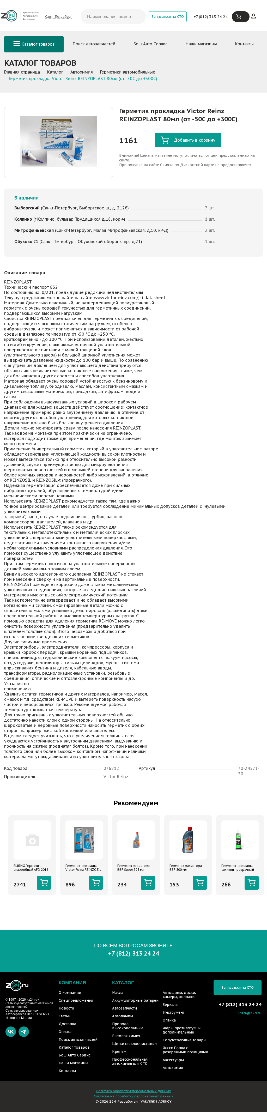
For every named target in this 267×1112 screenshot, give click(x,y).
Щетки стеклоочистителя (134, 1043)
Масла (117, 992)
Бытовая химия (126, 1036)
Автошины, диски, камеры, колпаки (179, 994)
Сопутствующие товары (184, 1040)
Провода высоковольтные (127, 1026)
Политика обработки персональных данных (133, 1091)
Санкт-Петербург (58, 17)
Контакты (244, 43)
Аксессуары (173, 1059)
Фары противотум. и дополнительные (182, 1030)
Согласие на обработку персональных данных (133, 1096)
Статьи (64, 1016)
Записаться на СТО (167, 16)
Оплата (65, 1031)
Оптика (169, 1020)
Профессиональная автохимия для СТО (130, 1061)
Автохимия (173, 1067)
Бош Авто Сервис (150, 43)
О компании (70, 992)
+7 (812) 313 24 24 (210, 16)
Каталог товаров (37, 44)
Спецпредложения (76, 1000)
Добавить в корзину (194, 140)
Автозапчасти (124, 1008)
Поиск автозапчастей (94, 43)
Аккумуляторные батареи (135, 1000)
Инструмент (173, 1012)
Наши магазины (201, 43)
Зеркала (170, 1004)
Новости (66, 1008)
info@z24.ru (250, 1012)
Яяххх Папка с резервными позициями (185, 1049)
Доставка (67, 1024)
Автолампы (122, 1016)
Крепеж (119, 1051)
